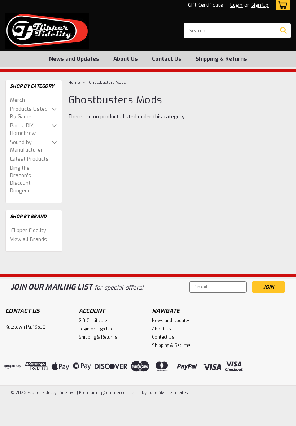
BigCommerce (112, 392)
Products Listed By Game (29, 113)
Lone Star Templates (168, 392)
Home (74, 82)
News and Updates (74, 58)
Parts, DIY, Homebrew (23, 129)
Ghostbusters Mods (107, 82)
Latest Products (29, 159)
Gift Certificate (205, 5)
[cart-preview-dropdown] (281, 5)
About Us (125, 58)
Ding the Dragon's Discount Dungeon (20, 179)
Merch (17, 100)
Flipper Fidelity (28, 230)
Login (236, 5)
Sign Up (260, 5)
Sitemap (68, 392)
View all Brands (28, 239)
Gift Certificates (94, 320)
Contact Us (167, 58)
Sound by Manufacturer (26, 146)
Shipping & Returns (221, 58)
